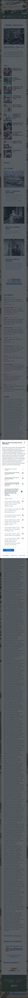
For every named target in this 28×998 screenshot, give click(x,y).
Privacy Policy (22, 555)
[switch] (22, 473)
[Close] (25, 442)
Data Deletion (5, 555)
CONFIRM (8, 550)
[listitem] (14, 469)
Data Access (14, 555)
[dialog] (14, 499)
